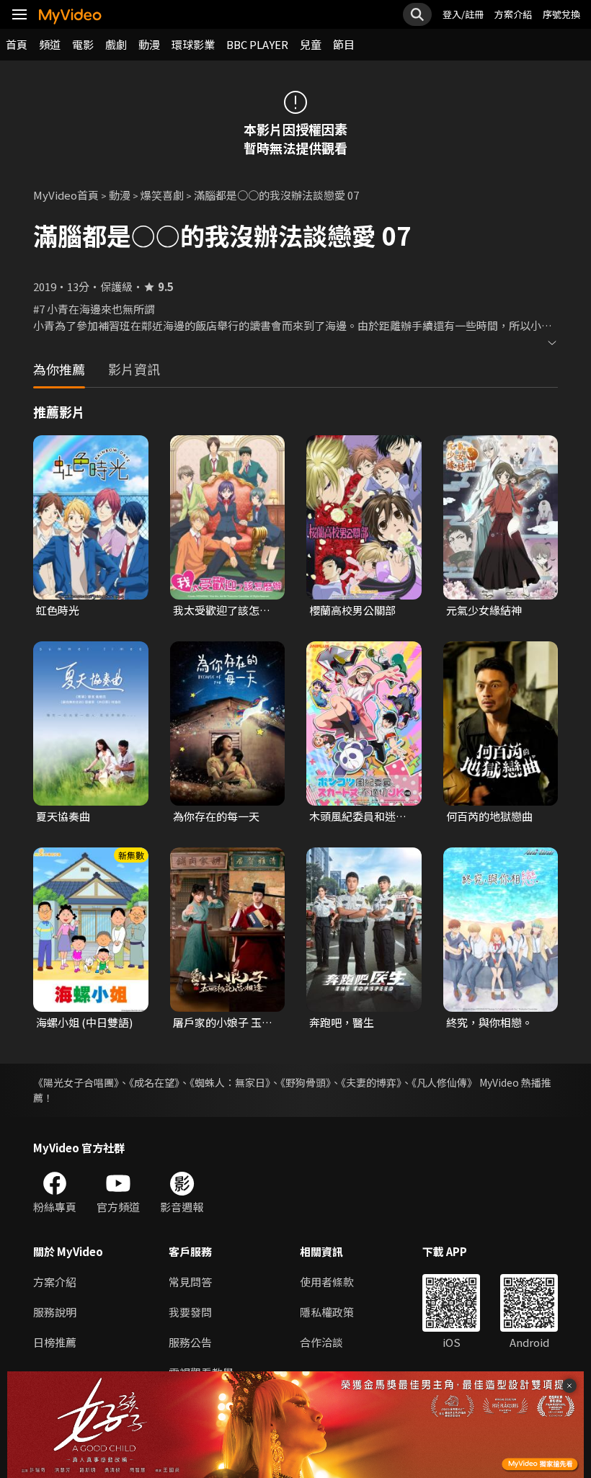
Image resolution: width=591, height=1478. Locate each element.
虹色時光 (57, 610)
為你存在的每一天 (216, 816)
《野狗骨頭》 (305, 1082)
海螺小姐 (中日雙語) (84, 1022)
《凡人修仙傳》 (444, 1082)
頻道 (50, 44)
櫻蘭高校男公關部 (352, 610)
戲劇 (116, 44)
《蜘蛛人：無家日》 (230, 1082)
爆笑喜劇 (162, 194)
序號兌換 (561, 14)
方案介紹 (513, 14)
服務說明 (54, 1311)
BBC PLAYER (257, 44)
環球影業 (193, 44)
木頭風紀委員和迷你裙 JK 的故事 (357, 816)
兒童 (310, 44)
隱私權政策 (327, 1311)
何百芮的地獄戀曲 (489, 816)
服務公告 (190, 1342)
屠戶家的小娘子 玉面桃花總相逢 (222, 1022)
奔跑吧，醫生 (341, 1022)
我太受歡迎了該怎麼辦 (221, 610)
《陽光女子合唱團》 (76, 1082)
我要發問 (190, 1311)
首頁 (16, 44)
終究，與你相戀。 (489, 1022)
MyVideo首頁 (66, 194)
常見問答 (190, 1281)
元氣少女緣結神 (484, 610)
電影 (83, 44)
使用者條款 (327, 1281)
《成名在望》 (154, 1082)
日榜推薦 (54, 1342)
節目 (344, 44)
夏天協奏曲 (63, 816)
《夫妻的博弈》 (371, 1082)
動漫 (149, 44)
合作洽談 (321, 1342)
